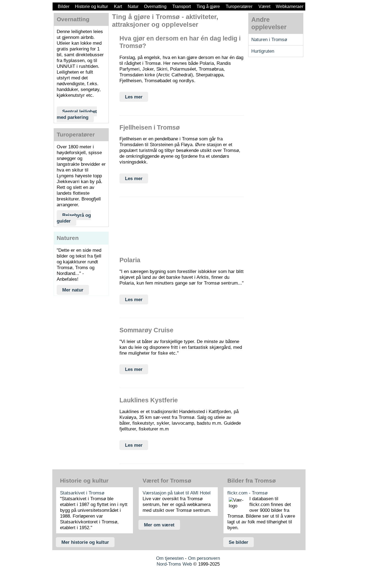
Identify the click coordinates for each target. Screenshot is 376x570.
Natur (133, 6)
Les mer (134, 97)
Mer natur (72, 290)
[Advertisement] (81, 349)
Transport (181, 6)
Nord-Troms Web (174, 564)
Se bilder (238, 542)
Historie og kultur (91, 6)
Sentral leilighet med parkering (77, 114)
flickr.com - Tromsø (247, 493)
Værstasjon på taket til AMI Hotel (177, 493)
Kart (118, 6)
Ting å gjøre (208, 6)
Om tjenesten (170, 558)
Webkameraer (289, 6)
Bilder (63, 6)
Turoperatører (239, 6)
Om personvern (204, 558)
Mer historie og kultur (85, 542)
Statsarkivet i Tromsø (82, 493)
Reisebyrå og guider (74, 218)
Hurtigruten (262, 51)
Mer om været (159, 525)
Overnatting (155, 6)
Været (264, 6)
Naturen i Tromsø (269, 39)
